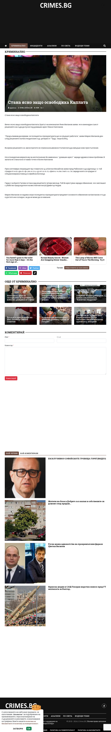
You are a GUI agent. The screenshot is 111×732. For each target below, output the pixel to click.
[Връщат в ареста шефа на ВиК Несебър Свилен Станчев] (21, 316)
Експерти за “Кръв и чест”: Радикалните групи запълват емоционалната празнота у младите (89, 318)
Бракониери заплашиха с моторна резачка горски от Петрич (55, 319)
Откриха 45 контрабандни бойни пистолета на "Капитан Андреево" (89, 298)
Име (7, 337)
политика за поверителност (26, 724)
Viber (24, 268)
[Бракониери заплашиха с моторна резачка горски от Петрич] (55, 316)
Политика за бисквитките (89, 730)
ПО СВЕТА (65, 46)
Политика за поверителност (62, 730)
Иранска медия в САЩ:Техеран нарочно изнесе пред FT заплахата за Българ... (77, 588)
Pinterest (27, 273)
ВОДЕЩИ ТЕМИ (82, 46)
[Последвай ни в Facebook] (103, 5)
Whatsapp (12, 273)
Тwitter (36, 268)
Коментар (9, 345)
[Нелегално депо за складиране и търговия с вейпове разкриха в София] (21, 294)
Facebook (12, 268)
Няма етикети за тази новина (76, 268)
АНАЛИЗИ (52, 46)
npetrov (13, 108)
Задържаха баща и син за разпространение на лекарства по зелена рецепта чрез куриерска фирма (54, 295)
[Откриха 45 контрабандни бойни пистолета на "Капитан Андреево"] (90, 294)
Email (59, 337)
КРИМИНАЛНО (18, 46)
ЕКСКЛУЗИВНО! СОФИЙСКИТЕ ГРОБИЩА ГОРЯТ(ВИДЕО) (77, 458)
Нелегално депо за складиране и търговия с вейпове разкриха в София (20, 298)
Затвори (18, 728)
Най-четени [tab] (12, 453)
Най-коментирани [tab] (29, 453)
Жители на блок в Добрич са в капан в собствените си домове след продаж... (76, 502)
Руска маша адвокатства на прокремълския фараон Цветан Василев (75, 545)
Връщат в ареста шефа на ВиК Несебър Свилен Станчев (19, 319)
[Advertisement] (55, 27)
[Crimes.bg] (21, 706)
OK (28, 728)
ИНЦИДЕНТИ (36, 46)
